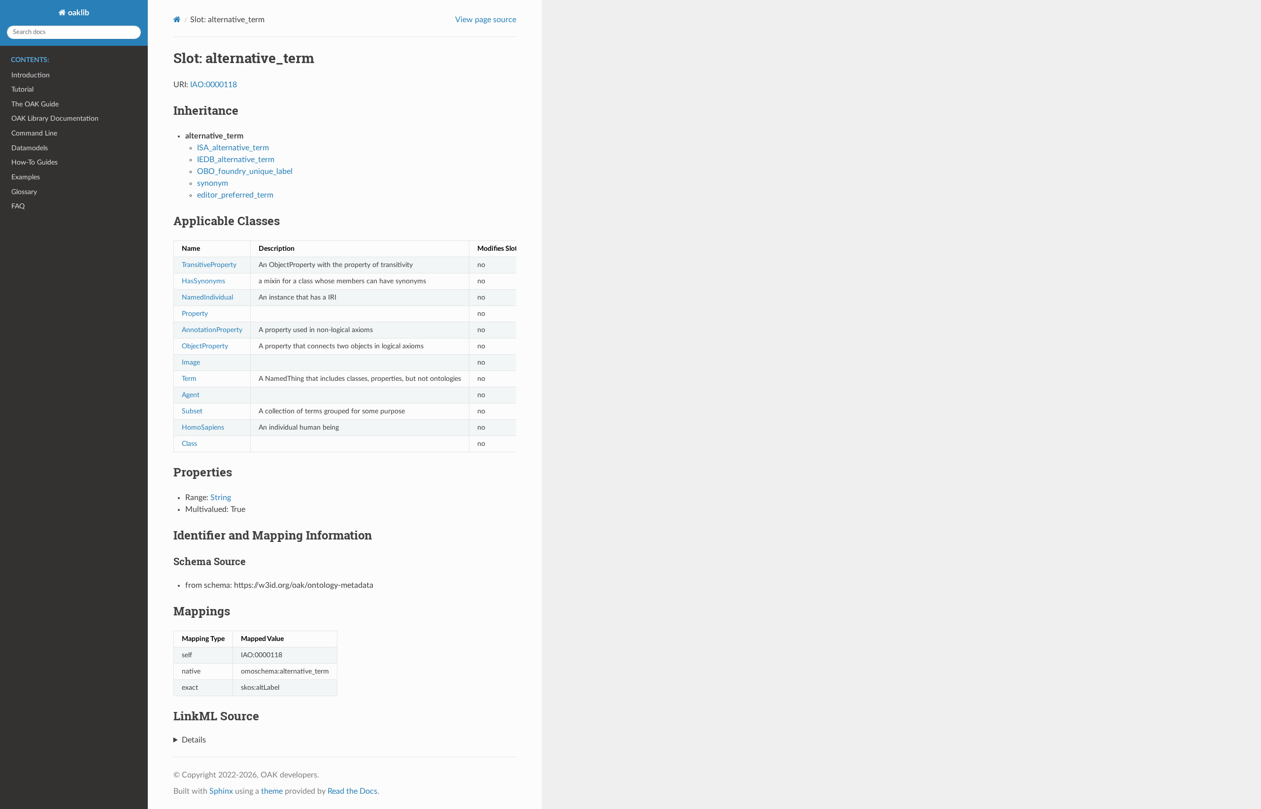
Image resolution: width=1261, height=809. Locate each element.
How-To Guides (34, 162)
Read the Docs (352, 791)
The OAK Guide (35, 104)
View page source (485, 20)
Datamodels (29, 148)
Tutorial (22, 89)
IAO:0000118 (213, 85)
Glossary (24, 192)
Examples (25, 177)
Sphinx (221, 791)
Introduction (30, 75)
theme (272, 791)
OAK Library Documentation (55, 118)
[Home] (177, 19)
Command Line (34, 133)
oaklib (77, 13)
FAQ (18, 206)
